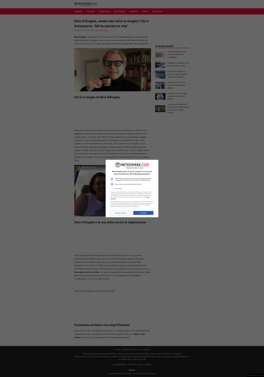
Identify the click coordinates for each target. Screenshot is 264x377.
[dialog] (132, 188)
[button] (132, 188)
